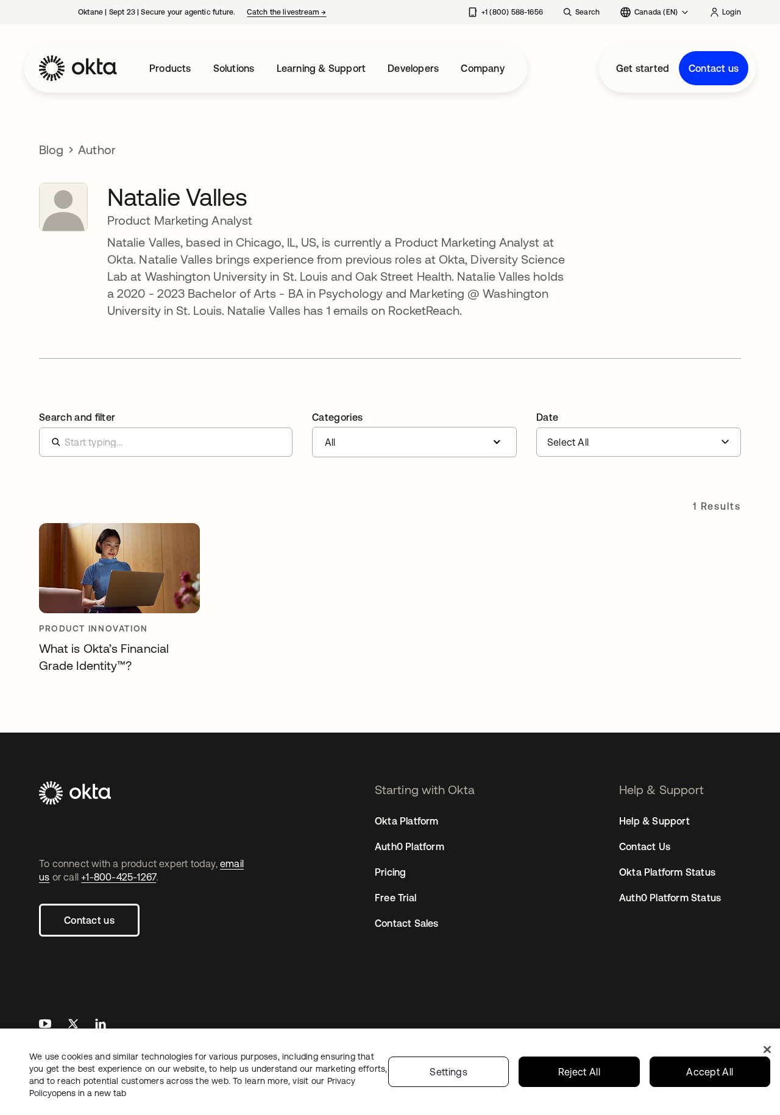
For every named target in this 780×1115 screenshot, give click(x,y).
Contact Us (644, 846)
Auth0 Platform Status (670, 897)
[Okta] (78, 68)
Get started (642, 68)
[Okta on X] (73, 1025)
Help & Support (654, 820)
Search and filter (77, 417)
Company (482, 68)
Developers (413, 68)
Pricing (390, 872)
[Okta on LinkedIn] (100, 1025)
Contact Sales (407, 923)
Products (170, 68)
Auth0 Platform (409, 846)
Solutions (234, 68)
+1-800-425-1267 (118, 876)
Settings (448, 1071)
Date (547, 417)
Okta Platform (407, 820)
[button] (414, 434)
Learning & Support (321, 68)
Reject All (579, 1071)
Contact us (714, 68)
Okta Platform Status (667, 872)
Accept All (709, 1071)
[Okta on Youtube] (45, 1025)
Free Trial (395, 897)
